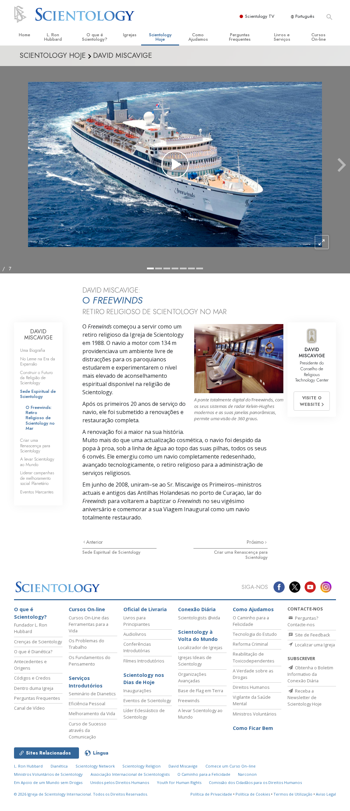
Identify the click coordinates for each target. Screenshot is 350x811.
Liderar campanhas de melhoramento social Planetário (37, 478)
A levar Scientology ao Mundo (37, 461)
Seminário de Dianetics (92, 694)
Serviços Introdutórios (86, 682)
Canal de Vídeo (29, 708)
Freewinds (189, 700)
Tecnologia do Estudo (255, 634)
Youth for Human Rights (179, 782)
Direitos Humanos (251, 687)
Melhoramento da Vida (92, 713)
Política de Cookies (252, 794)
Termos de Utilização (292, 794)
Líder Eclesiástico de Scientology (144, 713)
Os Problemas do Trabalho (86, 644)
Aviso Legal (326, 794)
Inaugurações (137, 690)
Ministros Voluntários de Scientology (48, 774)
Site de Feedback (312, 635)
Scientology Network (95, 766)
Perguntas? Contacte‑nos (302, 621)
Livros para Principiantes (136, 621)
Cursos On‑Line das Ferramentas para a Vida (89, 624)
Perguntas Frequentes (240, 36)
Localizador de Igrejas (200, 647)
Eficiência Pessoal (87, 703)
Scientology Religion (141, 766)
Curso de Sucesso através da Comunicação (87, 730)
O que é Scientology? (94, 36)
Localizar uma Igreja (314, 645)
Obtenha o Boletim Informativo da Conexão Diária (310, 674)
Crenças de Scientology (38, 642)
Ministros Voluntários (255, 714)
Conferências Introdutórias (137, 647)
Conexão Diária (197, 609)
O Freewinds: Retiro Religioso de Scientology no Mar (40, 418)
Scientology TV (259, 16)
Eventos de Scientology (147, 700)
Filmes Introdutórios (143, 661)
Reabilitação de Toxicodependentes (253, 657)
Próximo (256, 542)
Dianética (59, 766)
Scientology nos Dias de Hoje (143, 679)
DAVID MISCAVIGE (38, 334)
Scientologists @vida (199, 618)
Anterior (94, 542)
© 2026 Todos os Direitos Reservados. (81, 794)
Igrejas (129, 34)
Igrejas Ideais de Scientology (195, 660)
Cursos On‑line (318, 36)
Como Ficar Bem (253, 728)
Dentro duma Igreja (33, 688)
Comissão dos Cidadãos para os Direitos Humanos (255, 782)
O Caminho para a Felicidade (251, 621)
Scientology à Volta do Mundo (198, 636)
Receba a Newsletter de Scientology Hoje (304, 697)
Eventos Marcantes (36, 492)
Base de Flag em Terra (200, 690)
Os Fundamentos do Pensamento (89, 660)
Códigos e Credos (32, 678)
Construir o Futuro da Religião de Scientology (36, 377)
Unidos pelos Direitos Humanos (119, 782)
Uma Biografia (32, 350)
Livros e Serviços (282, 36)
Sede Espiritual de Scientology (111, 552)
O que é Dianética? (33, 651)
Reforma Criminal (250, 644)
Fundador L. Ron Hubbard (30, 628)
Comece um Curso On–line (230, 766)
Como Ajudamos (198, 36)
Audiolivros (134, 634)
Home (24, 34)
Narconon (247, 774)
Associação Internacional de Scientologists (130, 774)
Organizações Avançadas (192, 677)
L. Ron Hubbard (53, 36)
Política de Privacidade (211, 794)
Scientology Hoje (160, 36)
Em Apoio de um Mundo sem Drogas (48, 782)
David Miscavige (183, 766)
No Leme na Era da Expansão (37, 361)
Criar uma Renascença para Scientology (241, 555)
